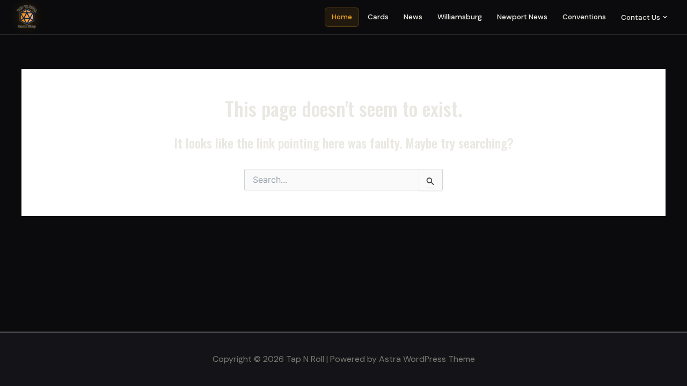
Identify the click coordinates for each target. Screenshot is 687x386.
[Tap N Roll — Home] (27, 17)
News (413, 16)
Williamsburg (459, 16)
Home (342, 16)
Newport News (522, 16)
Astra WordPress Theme (427, 359)
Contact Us (640, 17)
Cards (378, 16)
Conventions (584, 16)
